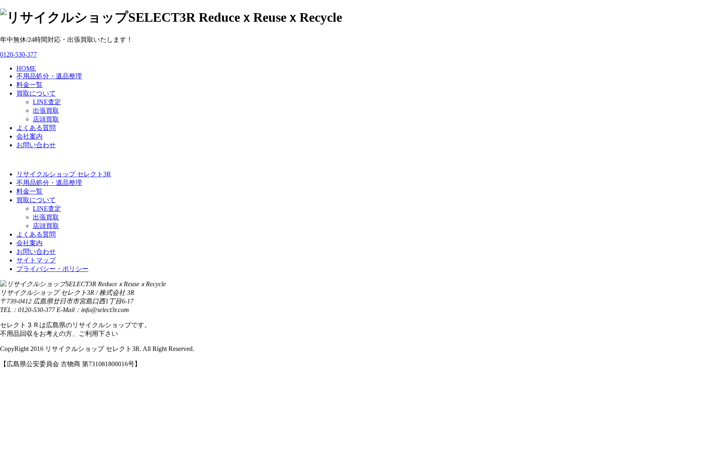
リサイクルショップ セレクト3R (63, 174)
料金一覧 (29, 84)
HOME (26, 68)
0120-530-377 (18, 54)
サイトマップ (36, 260)
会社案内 (29, 136)
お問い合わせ (36, 144)
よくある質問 (36, 127)
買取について (36, 93)
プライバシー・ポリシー (52, 268)
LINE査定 (47, 101)
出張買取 (46, 110)
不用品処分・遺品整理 (49, 76)
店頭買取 (46, 119)
